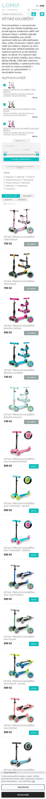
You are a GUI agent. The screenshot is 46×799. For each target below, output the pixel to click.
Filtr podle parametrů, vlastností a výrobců (20, 167)
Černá (30, 177)
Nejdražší (8, 200)
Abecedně (21, 200)
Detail (34, 466)
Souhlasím (23, 795)
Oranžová (22, 186)
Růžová (25, 183)
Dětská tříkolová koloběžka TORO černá (19, 110)
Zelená (20, 177)
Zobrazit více (20, 141)
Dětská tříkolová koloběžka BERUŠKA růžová (21, 130)
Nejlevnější (27, 196)
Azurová (10, 188)
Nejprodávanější (11, 196)
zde (33, 781)
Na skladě (10, 146)
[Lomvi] (10, 5)
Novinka (26, 150)
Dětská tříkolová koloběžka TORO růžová (19, 91)
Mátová (10, 186)
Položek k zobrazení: (21, 159)
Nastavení (23, 787)
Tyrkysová (28, 180)
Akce (17, 150)
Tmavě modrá (12, 183)
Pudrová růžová (13, 180)
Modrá (9, 177)
